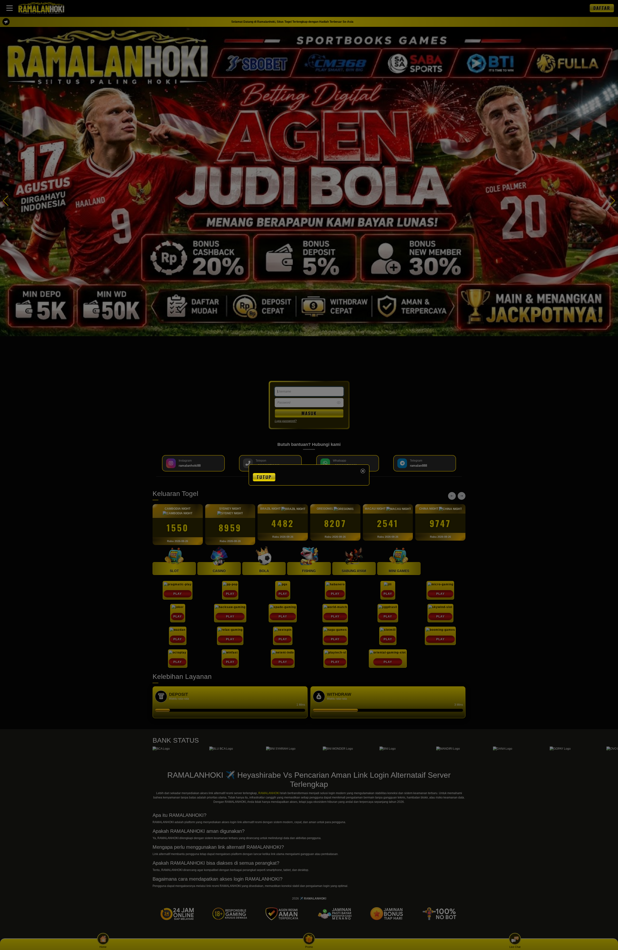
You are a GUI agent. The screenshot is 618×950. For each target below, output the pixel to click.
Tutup (264, 477)
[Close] (362, 471)
